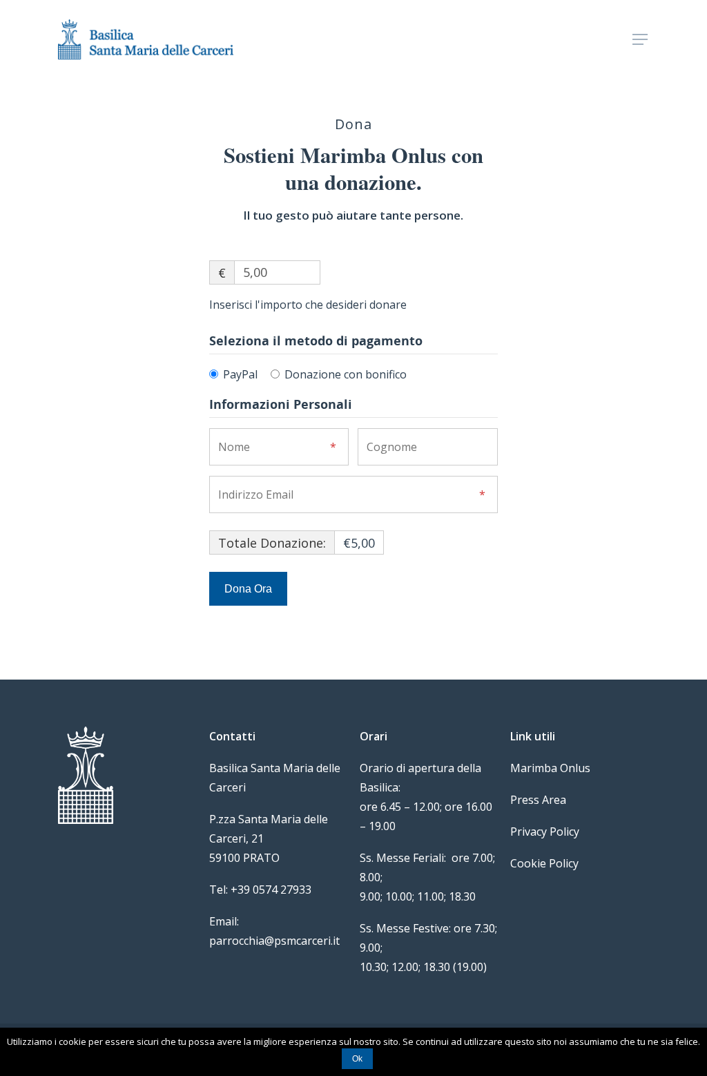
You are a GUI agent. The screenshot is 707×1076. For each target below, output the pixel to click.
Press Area (538, 799)
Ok (357, 1059)
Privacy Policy (544, 831)
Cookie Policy (544, 863)
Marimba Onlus (550, 768)
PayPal (240, 374)
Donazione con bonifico (345, 374)
